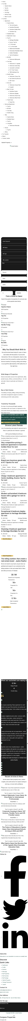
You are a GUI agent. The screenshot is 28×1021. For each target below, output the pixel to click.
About (3, 136)
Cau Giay (7, 12)
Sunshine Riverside (14, 27)
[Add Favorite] (26, 440)
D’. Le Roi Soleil (13, 46)
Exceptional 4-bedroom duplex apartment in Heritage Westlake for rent (13, 513)
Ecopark (12, 87)
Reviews (4, 969)
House (6, 127)
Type (2, 250)
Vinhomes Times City (15, 76)
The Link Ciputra (13, 25)
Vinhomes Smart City (15, 95)
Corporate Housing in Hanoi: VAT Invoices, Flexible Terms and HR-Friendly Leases (14, 813)
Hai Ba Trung (8, 14)
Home (3, 1)
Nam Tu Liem (8, 16)
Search (4, 266)
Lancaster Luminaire (15, 68)
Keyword (3, 238)
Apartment (7, 21)
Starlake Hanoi (10, 33)
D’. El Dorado (13, 44)
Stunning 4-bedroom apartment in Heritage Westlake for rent (13, 530)
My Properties (5, 973)
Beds (2, 275)
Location (3, 257)
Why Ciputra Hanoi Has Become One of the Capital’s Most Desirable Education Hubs (14, 845)
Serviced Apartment (9, 104)
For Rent (4, 18)
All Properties (9, 434)
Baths (2, 281)
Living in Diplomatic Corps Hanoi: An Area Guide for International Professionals (14, 797)
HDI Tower (12, 80)
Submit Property (6, 142)
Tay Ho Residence (14, 55)
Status (2, 244)
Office (6, 132)
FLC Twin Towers (14, 70)
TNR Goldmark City (14, 72)
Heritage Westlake (14, 40)
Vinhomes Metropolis (15, 59)
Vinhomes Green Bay (15, 65)
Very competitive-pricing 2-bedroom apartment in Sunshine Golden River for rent (14, 445)
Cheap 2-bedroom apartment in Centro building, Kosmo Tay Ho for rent (13, 478)
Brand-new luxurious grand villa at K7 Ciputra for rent (13, 461)
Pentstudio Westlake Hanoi (16, 50)
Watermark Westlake (15, 48)
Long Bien (9, 123)
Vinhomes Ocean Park (15, 85)
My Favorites (5, 976)
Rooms (3, 269)
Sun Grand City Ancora (15, 78)
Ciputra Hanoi (8, 6)
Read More (13, 801)
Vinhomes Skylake (14, 93)
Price (2, 287)
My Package (5, 978)
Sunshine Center (14, 91)
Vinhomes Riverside (14, 125)
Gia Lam (9, 82)
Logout (4, 984)
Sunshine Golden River (15, 29)
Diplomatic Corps (11, 35)
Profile (4, 967)
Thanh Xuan (10, 100)
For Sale (4, 3)
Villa (6, 115)
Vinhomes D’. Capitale (15, 63)
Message (4, 971)
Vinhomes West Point (15, 97)
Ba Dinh (6, 10)
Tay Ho (6, 8)
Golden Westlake (14, 53)
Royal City (12, 102)
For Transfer (5, 134)
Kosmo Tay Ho (13, 42)
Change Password (6, 982)
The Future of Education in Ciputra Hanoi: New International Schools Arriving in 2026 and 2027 (14, 829)
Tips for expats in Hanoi (10, 793)
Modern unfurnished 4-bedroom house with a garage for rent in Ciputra (13, 495)
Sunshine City (13, 31)
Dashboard (5, 965)
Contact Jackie (6, 138)
